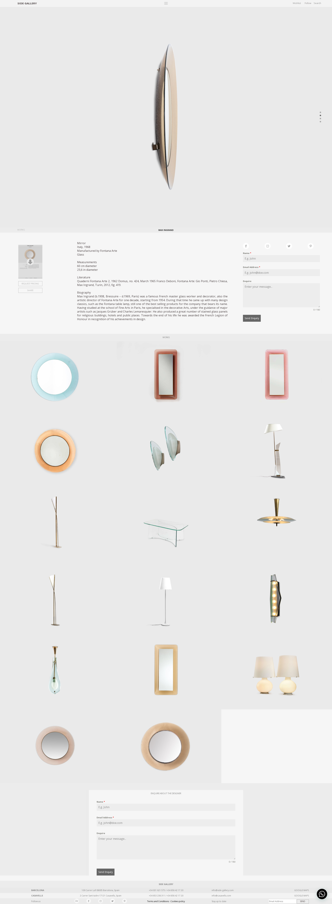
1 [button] (320, 112)
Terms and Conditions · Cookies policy (166, 901)
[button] (322, 894)
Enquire (247, 281)
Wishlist (297, 3)
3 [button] (320, 118)
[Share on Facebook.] (254, 245)
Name (247, 253)
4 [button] (320, 121)
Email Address (251, 267)
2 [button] (320, 115)
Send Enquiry (252, 318)
